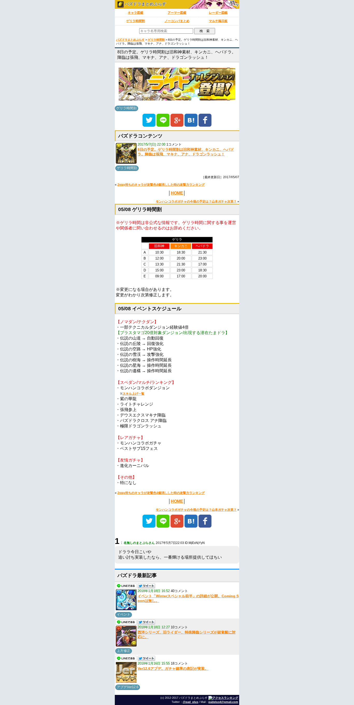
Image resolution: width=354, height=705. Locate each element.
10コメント (179, 627)
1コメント (174, 144)
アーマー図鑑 (177, 13)
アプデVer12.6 (127, 687)
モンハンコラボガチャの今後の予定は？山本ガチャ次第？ (196, 201)
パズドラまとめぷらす (145, 4)
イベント (123, 614)
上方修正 (123, 651)
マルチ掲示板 (218, 21)
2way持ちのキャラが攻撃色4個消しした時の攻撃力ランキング (161, 184)
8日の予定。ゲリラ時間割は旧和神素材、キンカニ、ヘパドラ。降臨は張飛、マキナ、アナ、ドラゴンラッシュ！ (186, 151)
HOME (177, 193)
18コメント (179, 663)
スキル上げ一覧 (133, 393)
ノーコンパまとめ (177, 21)
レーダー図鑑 (218, 13)
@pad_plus (190, 701)
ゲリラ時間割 (135, 21)
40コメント (179, 591)
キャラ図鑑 (135, 13)
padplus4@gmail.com (223, 701)
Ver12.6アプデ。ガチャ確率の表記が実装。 (173, 668)
